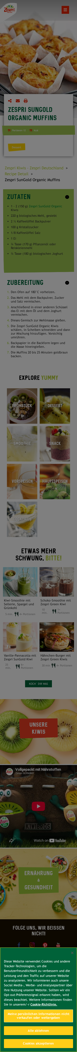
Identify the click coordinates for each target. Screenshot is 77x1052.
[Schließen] (72, 953)
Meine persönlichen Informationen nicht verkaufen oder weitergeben (38, 1016)
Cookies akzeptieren (38, 1043)
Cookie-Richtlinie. (43, 1004)
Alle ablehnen (38, 1031)
